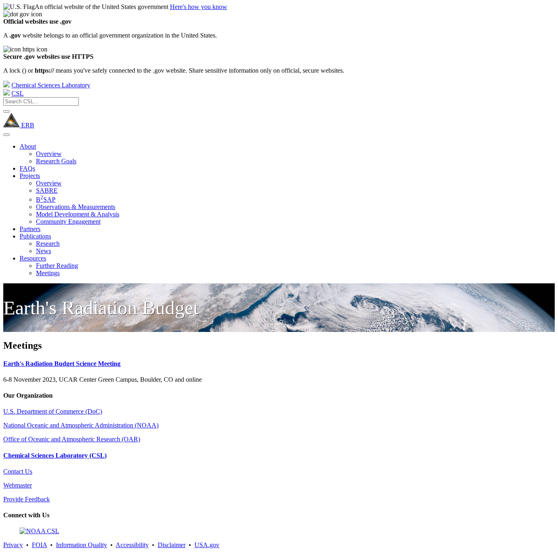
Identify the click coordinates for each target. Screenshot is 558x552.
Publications (35, 236)
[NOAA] (6, 85)
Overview (49, 153)
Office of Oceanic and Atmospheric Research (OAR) (71, 439)
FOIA (39, 544)
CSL (17, 93)
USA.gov (206, 544)
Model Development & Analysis (77, 214)
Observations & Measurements (75, 206)
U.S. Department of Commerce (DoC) (52, 411)
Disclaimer (171, 544)
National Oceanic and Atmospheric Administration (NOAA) (80, 425)
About (28, 146)
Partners (30, 228)
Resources (33, 258)
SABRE (47, 190)
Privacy (13, 544)
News (43, 250)
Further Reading (57, 265)
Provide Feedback (26, 499)
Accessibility (132, 544)
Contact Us (17, 471)
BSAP (46, 199)
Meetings (48, 272)
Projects (30, 175)
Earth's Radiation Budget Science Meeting (62, 363)
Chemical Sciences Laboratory (50, 85)
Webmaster (17, 485)
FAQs (27, 168)
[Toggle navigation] (6, 135)
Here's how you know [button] (198, 6)
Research (48, 243)
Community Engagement (68, 221)
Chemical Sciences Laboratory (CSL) (55, 455)
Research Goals (56, 161)
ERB (27, 125)
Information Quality (81, 544)
